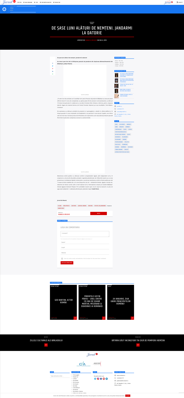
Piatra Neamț (119, 142)
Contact (75, 378)
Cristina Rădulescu (120, 131)
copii (124, 129)
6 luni (59, 205)
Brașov (122, 126)
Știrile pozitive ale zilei (122, 152)
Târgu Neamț (118, 149)
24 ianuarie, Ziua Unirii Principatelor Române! (121, 301)
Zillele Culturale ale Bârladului (46, 340)
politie (127, 142)
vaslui (126, 149)
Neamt (92, 23)
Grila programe (28, 2)
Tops (37, 2)
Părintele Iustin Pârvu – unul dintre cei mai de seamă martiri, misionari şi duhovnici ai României (92, 301)
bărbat (128, 126)
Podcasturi (57, 2)
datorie (74, 205)
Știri (20, 2)
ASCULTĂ (180, 2)
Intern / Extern (55, 286)
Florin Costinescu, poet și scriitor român (126, 95)
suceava (130, 147)
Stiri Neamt (75, 384)
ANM (116, 126)
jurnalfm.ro (119, 106)
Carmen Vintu (54, 317)
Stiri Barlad (75, 380)
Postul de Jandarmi (100, 205)
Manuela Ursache (91, 40)
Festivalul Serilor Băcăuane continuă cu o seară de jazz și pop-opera (126, 75)
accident (122, 124)
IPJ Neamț (125, 137)
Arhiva (98, 213)
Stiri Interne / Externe (78, 391)
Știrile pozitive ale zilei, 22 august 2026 (126, 85)
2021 (116, 124)
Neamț (124, 139)
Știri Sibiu (75, 386)
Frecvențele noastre (46, 2)
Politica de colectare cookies (79, 393)
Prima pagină (76, 375)
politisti (117, 144)
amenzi (129, 124)
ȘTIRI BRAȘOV (76, 387)
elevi (128, 134)
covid (130, 129)
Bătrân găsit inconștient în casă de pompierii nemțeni (138, 340)
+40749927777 (120, 109)
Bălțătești (66, 205)
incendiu (117, 137)
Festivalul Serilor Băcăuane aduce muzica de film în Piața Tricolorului (127, 80)
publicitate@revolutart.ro (122, 380)
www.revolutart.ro (121, 375)
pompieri (124, 144)
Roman (117, 147)
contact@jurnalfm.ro (121, 111)
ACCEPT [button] (127, 395)
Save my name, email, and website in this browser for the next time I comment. (85, 258)
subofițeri (61, 208)
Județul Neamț (82, 205)
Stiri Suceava (76, 382)
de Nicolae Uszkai (120, 134)
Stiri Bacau (75, 389)
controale (118, 129)
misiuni (90, 205)
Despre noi (75, 377)
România (123, 147)
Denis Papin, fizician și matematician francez (125, 90)
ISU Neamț (118, 139)
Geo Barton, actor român (64, 301)
